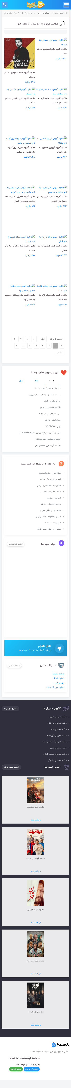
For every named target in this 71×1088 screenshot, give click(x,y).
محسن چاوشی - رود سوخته (48, 439)
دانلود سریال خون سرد (56, 735)
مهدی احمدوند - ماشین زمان (48, 516)
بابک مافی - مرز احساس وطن (47, 445)
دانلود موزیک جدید (55, 687)
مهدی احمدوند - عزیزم (51, 504)
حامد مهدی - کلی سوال (50, 510)
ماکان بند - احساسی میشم (49, 485)
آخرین (59, 352)
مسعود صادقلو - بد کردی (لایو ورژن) (44, 394)
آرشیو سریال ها (10, 708)
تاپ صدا (35, 4)
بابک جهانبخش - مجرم (50, 407)
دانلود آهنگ (58, 673)
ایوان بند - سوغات (53, 522)
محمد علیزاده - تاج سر (51, 491)
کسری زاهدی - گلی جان (50, 479)
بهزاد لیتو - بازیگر (52, 420)
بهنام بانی (59, 682)
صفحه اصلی (43, 13)
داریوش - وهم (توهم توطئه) (47, 388)
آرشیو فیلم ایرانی (11, 767)
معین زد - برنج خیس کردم (49, 529)
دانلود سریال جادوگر (57, 760)
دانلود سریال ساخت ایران (55, 754)
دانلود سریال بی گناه (57, 723)
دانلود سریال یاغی (58, 747)
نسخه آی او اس (31, 1069)
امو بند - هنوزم (54, 498)
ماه (36, 380)
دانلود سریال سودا (58, 729)
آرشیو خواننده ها (16, 544)
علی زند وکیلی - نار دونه (49, 413)
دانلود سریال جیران (58, 716)
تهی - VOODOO (52, 426)
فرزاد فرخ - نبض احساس (50, 473)
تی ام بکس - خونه (52, 401)
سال (21, 380)
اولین (42, 339)
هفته (51, 380)
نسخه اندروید (16, 1069)
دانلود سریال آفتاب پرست (54, 741)
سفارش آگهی (14, 665)
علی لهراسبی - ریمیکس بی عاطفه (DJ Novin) (40, 432)
